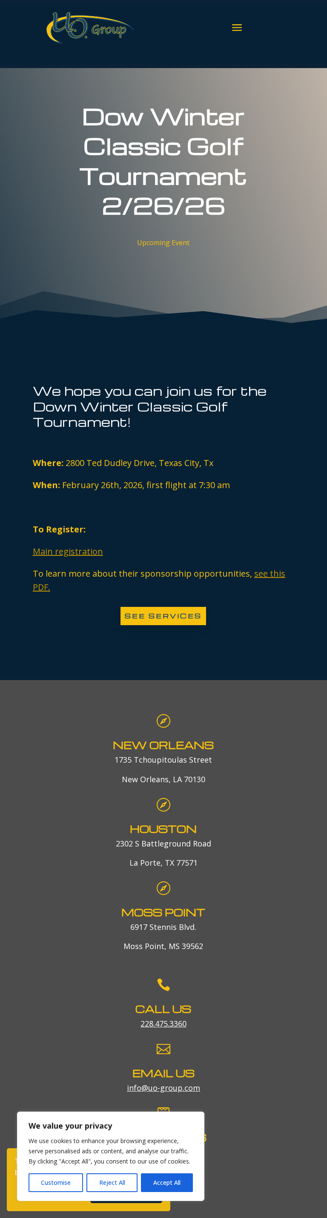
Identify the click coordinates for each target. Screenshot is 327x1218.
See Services (163, 616)
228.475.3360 (163, 1023)
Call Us (163, 1008)
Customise (56, 1182)
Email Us (163, 1073)
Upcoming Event (163, 242)
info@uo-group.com (163, 1088)
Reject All (112, 1182)
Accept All (167, 1182)
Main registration (68, 551)
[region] (110, 1156)
